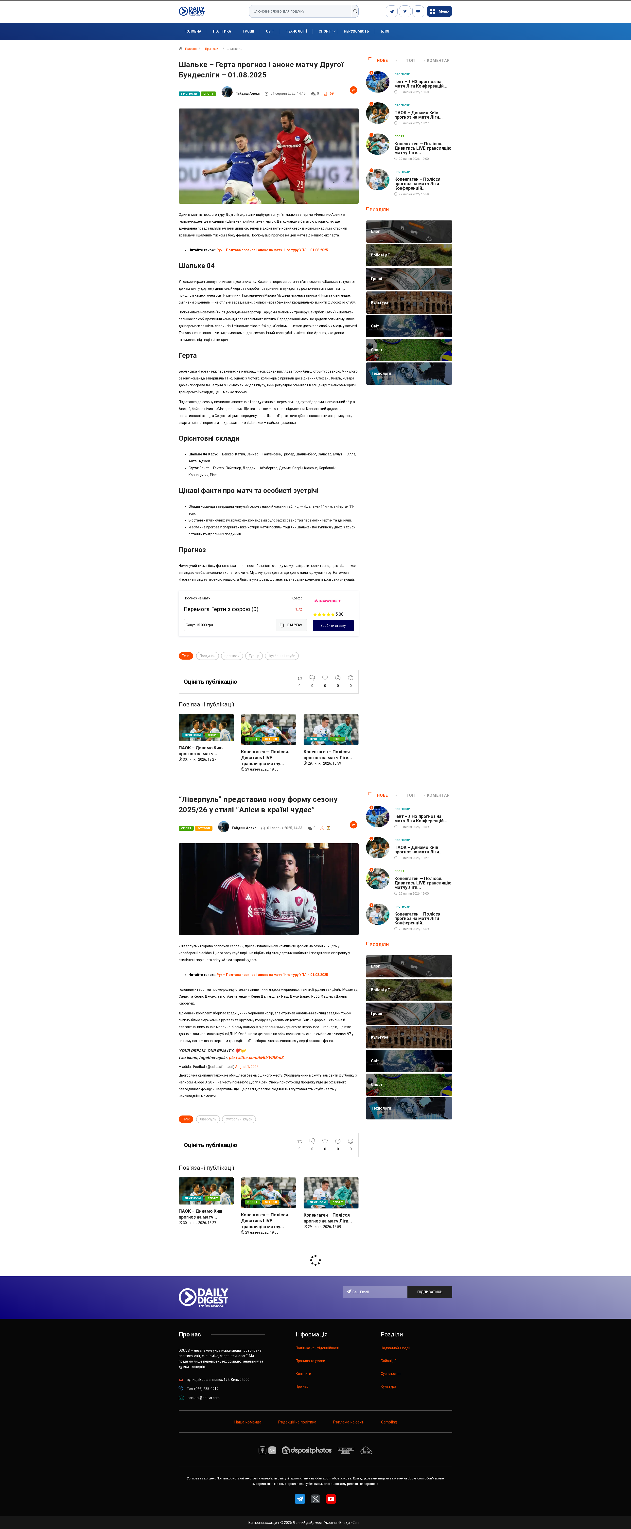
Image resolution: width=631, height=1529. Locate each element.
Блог (385, 31)
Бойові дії (388, 1361)
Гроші (248, 31)
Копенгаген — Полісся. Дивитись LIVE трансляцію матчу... (203, 757)
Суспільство (391, 1374)
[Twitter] (405, 11)
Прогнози (211, 49)
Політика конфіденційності (317, 1348)
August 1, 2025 (247, 1067)
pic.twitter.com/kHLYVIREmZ (256, 1057)
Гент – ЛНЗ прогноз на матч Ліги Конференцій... (420, 84)
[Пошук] (355, 11)
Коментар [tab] (438, 60)
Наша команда (247, 1422)
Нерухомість (356, 31)
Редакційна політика (297, 1422)
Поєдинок (207, 656)
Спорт (325, 31)
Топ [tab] (410, 60)
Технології (296, 31)
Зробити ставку (333, 626)
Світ (270, 31)
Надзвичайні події (395, 1348)
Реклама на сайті (348, 1422)
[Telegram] (392, 11)
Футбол (208, 739)
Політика (222, 31)
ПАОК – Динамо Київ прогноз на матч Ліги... (418, 115)
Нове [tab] (382, 60)
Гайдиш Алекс (248, 93)
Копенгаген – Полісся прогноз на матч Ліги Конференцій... (417, 184)
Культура (388, 1386)
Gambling (389, 1422)
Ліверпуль (208, 1119)
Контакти (303, 1374)
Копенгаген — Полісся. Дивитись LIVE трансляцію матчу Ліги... (423, 148)
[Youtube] (418, 11)
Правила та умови (310, 1361)
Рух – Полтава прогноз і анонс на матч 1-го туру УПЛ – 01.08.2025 (272, 250)
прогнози (232, 656)
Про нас (302, 1386)
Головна (193, 31)
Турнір (254, 656)
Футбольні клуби (281, 656)
